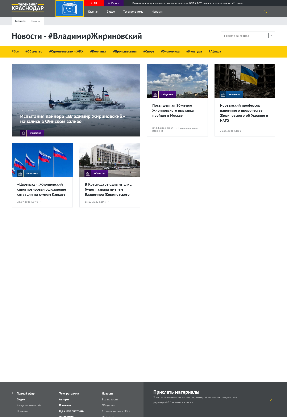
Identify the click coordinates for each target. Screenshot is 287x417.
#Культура (194, 51)
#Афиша (215, 51)
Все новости (110, 399)
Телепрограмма (133, 11)
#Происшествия (125, 51)
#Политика (98, 51)
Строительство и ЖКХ (116, 411)
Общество (108, 405)
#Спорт (148, 51)
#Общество (33, 51)
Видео (111, 11)
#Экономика (170, 51)
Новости (157, 11)
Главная (93, 11)
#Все (15, 51)
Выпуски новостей (29, 405)
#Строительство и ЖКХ (66, 51)
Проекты (22, 411)
